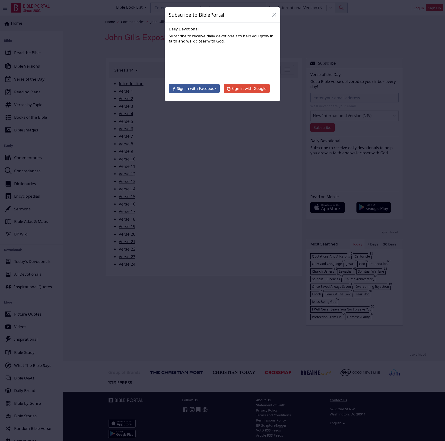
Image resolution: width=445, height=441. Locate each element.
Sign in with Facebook (196, 88)
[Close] (274, 15)
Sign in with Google (249, 88)
